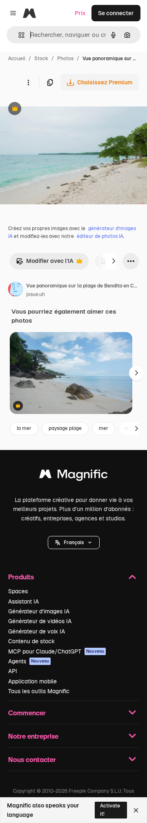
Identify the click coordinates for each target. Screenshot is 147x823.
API (12, 671)
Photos (65, 58)
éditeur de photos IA (100, 236)
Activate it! (110, 810)
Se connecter (116, 13)
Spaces (18, 591)
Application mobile (32, 681)
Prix (80, 13)
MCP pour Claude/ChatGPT (56, 651)
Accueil (16, 58)
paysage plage (65, 428)
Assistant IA (23, 601)
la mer (24, 428)
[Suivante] (113, 261)
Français (74, 542)
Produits (21, 576)
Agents (28, 661)
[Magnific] (73, 476)
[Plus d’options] (28, 82)
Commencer (27, 712)
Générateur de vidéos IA (39, 621)
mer (103, 428)
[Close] (136, 810)
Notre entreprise (33, 736)
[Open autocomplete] (18, 35)
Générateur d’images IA (38, 611)
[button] (74, 542)
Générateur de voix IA (36, 631)
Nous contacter (32, 759)
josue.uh (35, 294)
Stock (41, 58)
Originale (54, 109)
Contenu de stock (31, 641)
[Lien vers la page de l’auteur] (15, 290)
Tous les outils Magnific (38, 691)
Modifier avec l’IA (45, 263)
